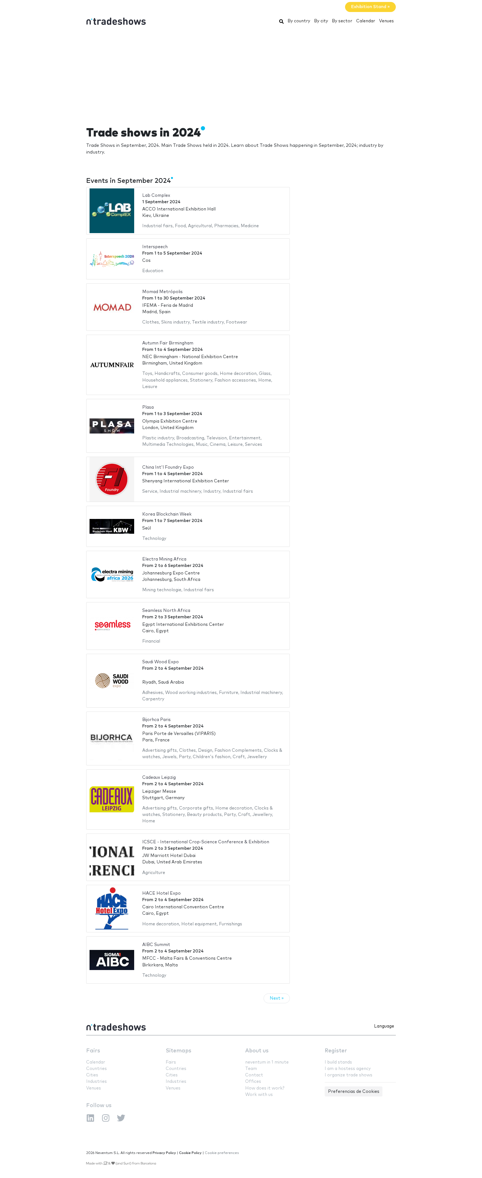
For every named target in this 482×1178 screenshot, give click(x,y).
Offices (253, 1081)
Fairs (93, 1051)
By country (299, 21)
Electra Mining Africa (164, 559)
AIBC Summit (156, 945)
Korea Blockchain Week (167, 514)
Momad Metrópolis (162, 292)
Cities (92, 1075)
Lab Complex (156, 195)
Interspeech (155, 247)
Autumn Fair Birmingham (167, 343)
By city (321, 21)
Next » (277, 998)
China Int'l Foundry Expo (168, 467)
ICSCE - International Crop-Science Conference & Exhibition (205, 842)
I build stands (338, 1062)
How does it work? (264, 1088)
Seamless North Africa (166, 611)
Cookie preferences (222, 1153)
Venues (386, 21)
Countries (96, 1069)
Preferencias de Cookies (353, 1092)
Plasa (148, 407)
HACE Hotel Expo (161, 893)
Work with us (259, 1095)
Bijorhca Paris (156, 720)
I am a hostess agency (348, 1069)
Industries (96, 1081)
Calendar (365, 21)
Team (251, 1069)
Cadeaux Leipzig (159, 777)
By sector (342, 21)
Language (384, 1026)
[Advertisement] (241, 73)
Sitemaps (178, 1051)
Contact (254, 1075)
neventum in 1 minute (267, 1062)
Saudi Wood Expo (160, 662)
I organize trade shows (348, 1075)
